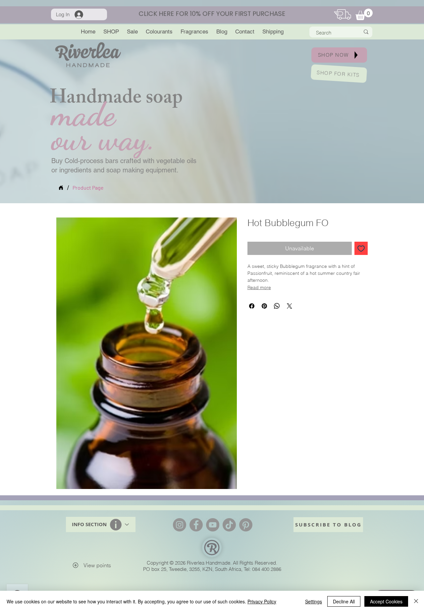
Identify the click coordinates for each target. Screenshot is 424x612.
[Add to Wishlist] (361, 248)
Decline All (344, 601)
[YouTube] (212, 524)
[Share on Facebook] (252, 306)
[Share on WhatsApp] (277, 306)
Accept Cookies (386, 601)
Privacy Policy (261, 601)
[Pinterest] (245, 524)
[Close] (416, 601)
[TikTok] (229, 524)
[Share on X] (289, 306)
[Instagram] (179, 524)
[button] (364, 14)
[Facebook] (196, 524)
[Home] (61, 188)
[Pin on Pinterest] (264, 306)
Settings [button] (313, 601)
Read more (259, 287)
